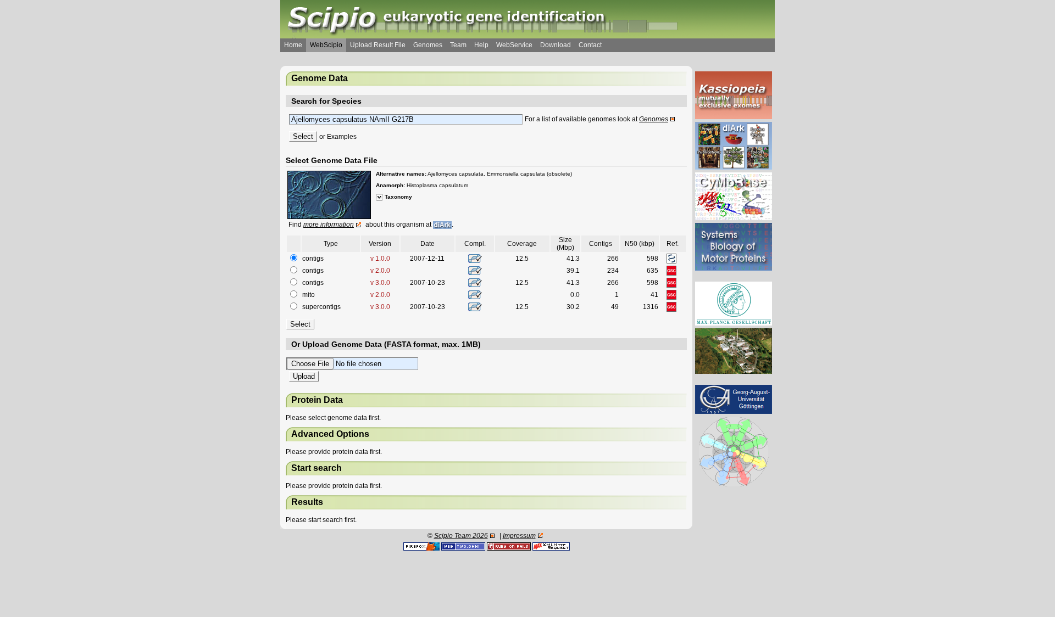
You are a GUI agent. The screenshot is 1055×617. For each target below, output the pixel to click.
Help (481, 45)
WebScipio (326, 45)
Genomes (427, 45)
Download (555, 45)
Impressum (519, 536)
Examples (342, 137)
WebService (514, 45)
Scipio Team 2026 (461, 536)
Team (458, 45)
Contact (590, 45)
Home (293, 45)
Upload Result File (378, 45)
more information (328, 224)
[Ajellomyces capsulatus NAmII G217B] (329, 194)
